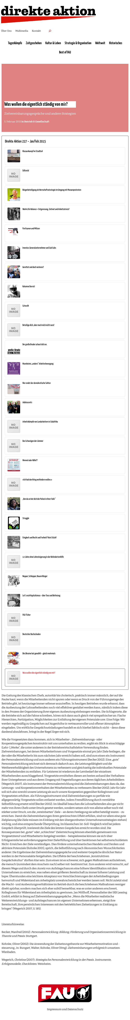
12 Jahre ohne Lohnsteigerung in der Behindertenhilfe (43, 557)
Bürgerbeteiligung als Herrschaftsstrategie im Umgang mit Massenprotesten (52, 190)
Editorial (26, 170)
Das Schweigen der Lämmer (33, 441)
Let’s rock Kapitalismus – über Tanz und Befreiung (41, 595)
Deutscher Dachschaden (32, 634)
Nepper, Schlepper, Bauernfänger (35, 576)
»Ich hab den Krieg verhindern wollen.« (37, 479)
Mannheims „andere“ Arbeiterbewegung (38, 364)
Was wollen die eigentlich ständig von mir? (39, 673)
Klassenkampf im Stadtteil (33, 151)
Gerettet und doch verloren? (33, 267)
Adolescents (27, 402)
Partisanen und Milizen (31, 228)
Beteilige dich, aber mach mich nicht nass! (38, 325)
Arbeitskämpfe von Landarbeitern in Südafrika (40, 422)
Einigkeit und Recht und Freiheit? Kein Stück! (39, 537)
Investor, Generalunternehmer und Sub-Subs (39, 248)
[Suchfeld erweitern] (50, 31)
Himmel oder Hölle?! (30, 460)
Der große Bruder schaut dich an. (35, 344)
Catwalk (26, 306)
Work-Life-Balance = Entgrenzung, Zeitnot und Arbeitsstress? (46, 209)
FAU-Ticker (27, 615)
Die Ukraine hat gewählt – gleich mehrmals (39, 653)
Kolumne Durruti (29, 286)
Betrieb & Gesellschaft (36, 121)
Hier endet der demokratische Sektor (37, 383)
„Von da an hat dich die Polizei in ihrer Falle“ (39, 499)
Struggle (26, 518)
